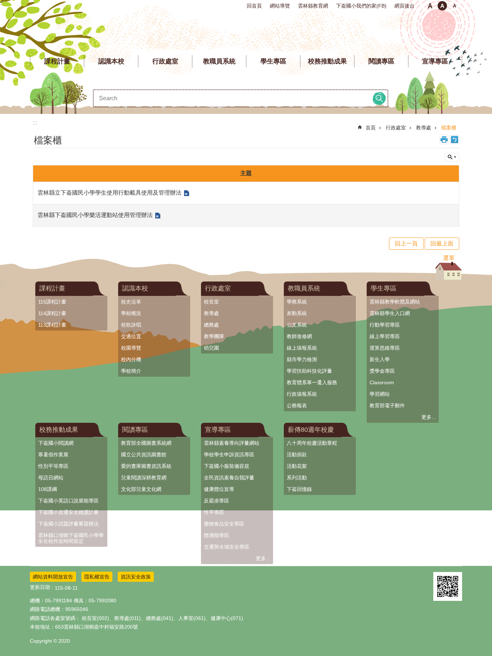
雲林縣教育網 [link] (313, 6)
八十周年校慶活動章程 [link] (312, 443)
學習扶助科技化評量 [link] (309, 371)
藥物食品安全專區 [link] (224, 524)
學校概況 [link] (131, 313)
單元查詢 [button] (452, 157)
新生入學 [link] (380, 359)
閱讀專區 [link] (381, 61)
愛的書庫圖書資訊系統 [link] (146, 466)
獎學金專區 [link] (382, 371)
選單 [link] (449, 258)
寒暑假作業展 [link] (53, 454)
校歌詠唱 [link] (131, 325)
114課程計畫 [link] (52, 313)
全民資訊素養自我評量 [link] (229, 477)
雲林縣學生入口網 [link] (390, 313)
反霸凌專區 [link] (216, 501)
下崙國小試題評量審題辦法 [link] (68, 524)
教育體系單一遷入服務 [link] (312, 382)
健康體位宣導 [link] (219, 489)
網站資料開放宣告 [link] (53, 577)
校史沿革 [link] (131, 302)
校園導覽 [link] (131, 348)
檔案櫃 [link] (448, 127)
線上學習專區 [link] (385, 336)
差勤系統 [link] (297, 313)
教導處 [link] (423, 127)
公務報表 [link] (297, 405)
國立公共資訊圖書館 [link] (143, 454)
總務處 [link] (211, 325)
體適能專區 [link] (216, 535)
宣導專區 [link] (435, 61)
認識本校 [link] (111, 61)
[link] (447, 586)
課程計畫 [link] (57, 61)
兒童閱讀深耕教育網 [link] (143, 477)
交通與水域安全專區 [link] (226, 547)
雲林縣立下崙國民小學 (246, 32)
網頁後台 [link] (404, 6)
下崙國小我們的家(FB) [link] (361, 6)
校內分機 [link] (131, 359)
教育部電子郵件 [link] (387, 405)
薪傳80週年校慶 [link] (311, 429)
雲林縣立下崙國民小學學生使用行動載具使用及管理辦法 (109, 193)
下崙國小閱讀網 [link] (55, 443)
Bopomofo (454, 139)
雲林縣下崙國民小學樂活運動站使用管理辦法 (95, 215)
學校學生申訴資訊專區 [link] (229, 454)
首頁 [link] (371, 127)
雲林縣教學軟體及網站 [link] (395, 302)
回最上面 (441, 243)
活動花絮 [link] (297, 466)
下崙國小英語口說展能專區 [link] (68, 501)
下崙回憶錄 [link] (299, 489)
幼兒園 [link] (211, 348)
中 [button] (442, 5)
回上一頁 (406, 243)
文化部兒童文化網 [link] (141, 489)
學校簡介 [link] (131, 371)
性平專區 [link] (214, 512)
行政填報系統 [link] (302, 394)
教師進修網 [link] (299, 336)
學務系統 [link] (297, 302)
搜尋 (379, 98)
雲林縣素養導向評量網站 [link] (231, 443)
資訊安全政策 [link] (136, 577)
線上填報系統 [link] (302, 348)
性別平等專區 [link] (53, 466)
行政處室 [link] (165, 61)
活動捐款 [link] (297, 454)
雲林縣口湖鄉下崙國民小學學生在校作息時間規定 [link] (71, 538)
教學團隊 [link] (214, 336)
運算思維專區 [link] (385, 348)
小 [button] (430, 5)
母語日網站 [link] (50, 477)
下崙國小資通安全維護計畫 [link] (68, 512)
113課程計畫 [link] (52, 325)
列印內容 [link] (444, 139)
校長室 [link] (211, 302)
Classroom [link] (382, 382)
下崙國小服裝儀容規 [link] (226, 466)
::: (2, 3)
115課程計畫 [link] (52, 302)
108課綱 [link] (47, 489)
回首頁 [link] (254, 6)
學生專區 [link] (273, 61)
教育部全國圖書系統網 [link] (146, 443)
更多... (428, 417)
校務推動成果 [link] (327, 61)
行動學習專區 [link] (385, 325)
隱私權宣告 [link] (96, 577)
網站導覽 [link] (280, 6)
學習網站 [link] (380, 394)
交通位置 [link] (131, 336)
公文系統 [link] (297, 325)
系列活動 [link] (297, 477)
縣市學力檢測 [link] (302, 359)
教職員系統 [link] (219, 61)
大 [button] (454, 5)
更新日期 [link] (40, 587)
